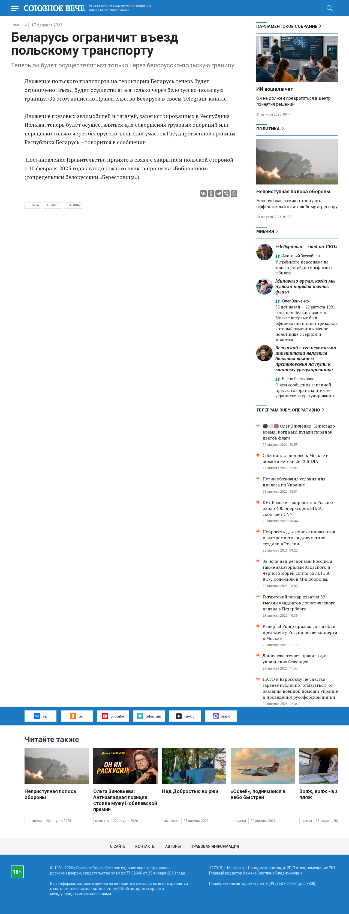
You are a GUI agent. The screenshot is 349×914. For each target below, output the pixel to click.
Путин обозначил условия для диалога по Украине (294, 482)
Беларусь (53, 205)
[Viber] (226, 193)
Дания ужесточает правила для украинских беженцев (295, 659)
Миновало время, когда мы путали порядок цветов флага (305, 286)
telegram (153, 716)
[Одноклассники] (211, 193)
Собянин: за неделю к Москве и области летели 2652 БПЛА (296, 458)
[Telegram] (218, 193)
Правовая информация (215, 846)
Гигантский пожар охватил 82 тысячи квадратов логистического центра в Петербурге (299, 603)
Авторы (173, 846)
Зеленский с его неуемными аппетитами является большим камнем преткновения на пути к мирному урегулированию (305, 358)
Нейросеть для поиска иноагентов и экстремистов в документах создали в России (299, 538)
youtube (117, 716)
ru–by (189, 716)
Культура (102, 820)
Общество (172, 820)
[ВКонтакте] (203, 193)
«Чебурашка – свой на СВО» (306, 246)
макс (225, 716)
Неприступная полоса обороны (293, 191)
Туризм (306, 820)
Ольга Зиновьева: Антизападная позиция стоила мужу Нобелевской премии (125, 800)
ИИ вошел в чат (274, 89)
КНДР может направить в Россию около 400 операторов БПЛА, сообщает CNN (298, 508)
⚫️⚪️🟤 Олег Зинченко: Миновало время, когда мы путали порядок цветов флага (299, 432)
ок (81, 716)
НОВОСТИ (20, 24)
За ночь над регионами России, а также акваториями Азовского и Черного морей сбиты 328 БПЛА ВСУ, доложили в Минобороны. (297, 570)
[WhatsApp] (234, 193)
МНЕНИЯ (265, 231)
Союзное (240, 820)
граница (73, 205)
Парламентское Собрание (286, 26)
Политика (268, 128)
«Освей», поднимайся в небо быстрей (258, 794)
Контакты (145, 846)
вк (45, 716)
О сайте (117, 846)
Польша (32, 205)
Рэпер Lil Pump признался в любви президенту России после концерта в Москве (300, 632)
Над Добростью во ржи (190, 791)
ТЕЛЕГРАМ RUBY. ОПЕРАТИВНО (288, 410)
